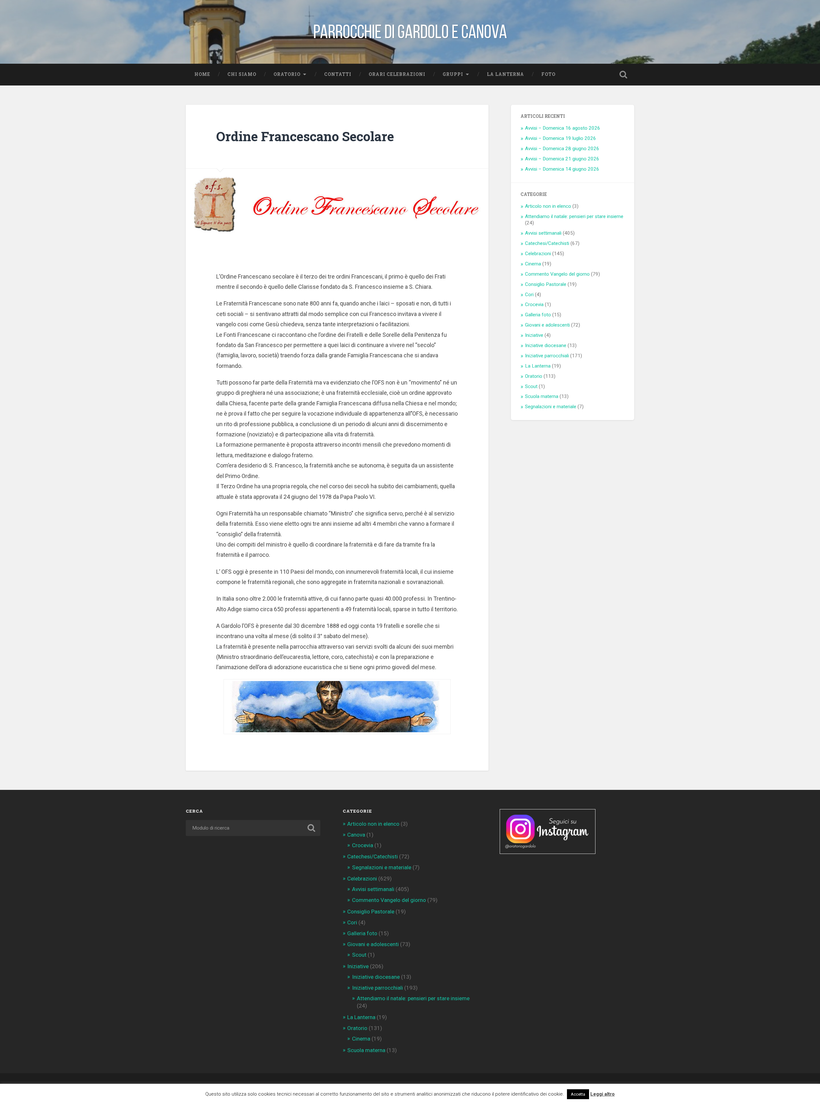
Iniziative (534, 335)
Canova (356, 834)
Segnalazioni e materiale (550, 407)
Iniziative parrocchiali (547, 356)
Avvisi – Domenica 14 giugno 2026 (562, 169)
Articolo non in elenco (548, 206)
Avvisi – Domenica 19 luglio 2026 (560, 138)
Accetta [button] (578, 1094)
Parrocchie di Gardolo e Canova (410, 31)
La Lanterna (505, 74)
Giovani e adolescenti (547, 325)
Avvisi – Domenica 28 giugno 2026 (562, 148)
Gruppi (453, 74)
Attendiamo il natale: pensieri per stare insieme (574, 216)
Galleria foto (538, 315)
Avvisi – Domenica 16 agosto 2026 (562, 128)
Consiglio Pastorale (545, 284)
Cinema (533, 264)
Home (202, 74)
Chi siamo (241, 74)
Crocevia (534, 304)
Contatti (337, 74)
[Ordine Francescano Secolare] (337, 205)
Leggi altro (602, 1094)
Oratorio (287, 74)
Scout (531, 386)
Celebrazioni (538, 253)
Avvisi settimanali (543, 233)
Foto (548, 74)
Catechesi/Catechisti (547, 243)
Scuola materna (541, 396)
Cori (529, 294)
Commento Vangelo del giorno (557, 274)
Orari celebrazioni (397, 74)
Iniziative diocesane (545, 345)
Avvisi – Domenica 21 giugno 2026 (562, 159)
